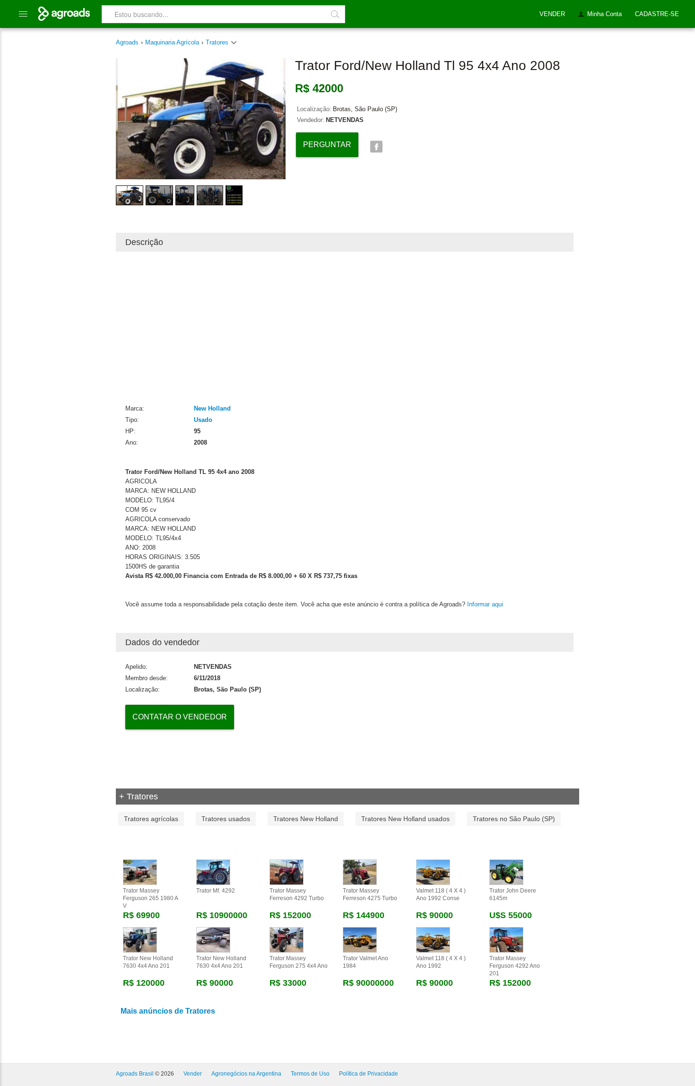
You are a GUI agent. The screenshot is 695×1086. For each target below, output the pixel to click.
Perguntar (327, 144)
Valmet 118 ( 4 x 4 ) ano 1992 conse (441, 894)
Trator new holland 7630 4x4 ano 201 (148, 962)
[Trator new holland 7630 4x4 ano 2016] (140, 939)
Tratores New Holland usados (405, 819)
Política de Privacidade (368, 1073)
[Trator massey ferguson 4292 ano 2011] (506, 939)
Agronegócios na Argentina (246, 1073)
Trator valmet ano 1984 (365, 962)
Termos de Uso (310, 1073)
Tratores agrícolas (151, 819)
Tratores (218, 42)
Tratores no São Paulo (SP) (514, 819)
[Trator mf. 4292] (213, 871)
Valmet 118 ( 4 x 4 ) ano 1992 (441, 962)
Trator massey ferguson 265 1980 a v (150, 898)
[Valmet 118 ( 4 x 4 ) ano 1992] (433, 939)
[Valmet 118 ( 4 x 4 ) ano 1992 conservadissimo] (433, 871)
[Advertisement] (344, 327)
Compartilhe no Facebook (376, 146)
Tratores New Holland (305, 819)
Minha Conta (604, 14)
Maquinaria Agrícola (172, 42)
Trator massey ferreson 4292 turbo (296, 894)
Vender (192, 1073)
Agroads (127, 42)
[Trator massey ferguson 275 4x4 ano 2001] (286, 939)
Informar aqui (485, 604)
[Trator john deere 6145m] (506, 871)
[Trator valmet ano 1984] (360, 939)
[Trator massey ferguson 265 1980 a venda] (140, 871)
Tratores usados (225, 819)
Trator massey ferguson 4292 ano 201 (514, 966)
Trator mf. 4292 (215, 890)
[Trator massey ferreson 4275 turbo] (360, 871)
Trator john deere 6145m (512, 894)
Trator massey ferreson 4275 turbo (370, 894)
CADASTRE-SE (657, 14)
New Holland (212, 408)
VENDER (552, 14)
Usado (203, 419)
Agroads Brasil (135, 1073)
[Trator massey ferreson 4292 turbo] (286, 871)
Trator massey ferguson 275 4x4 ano (298, 962)
